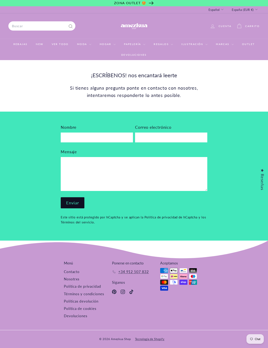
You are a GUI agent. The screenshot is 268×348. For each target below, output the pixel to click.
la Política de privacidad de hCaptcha (169, 217)
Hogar (106, 44)
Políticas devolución (81, 301)
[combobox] (41, 26)
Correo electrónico (153, 127)
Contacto (72, 271)
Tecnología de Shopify (150, 339)
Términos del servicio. (78, 222)
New (39, 44)
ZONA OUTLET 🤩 (130, 3)
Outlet (248, 44)
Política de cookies (80, 308)
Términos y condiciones (84, 294)
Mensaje (69, 151)
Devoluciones (134, 54)
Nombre (68, 127)
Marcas (223, 44)
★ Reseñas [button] (262, 179)
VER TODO (60, 44)
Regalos (162, 44)
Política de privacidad (82, 286)
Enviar (72, 202)
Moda (82, 44)
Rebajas (20, 44)
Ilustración (192, 44)
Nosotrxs (71, 279)
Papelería (133, 44)
